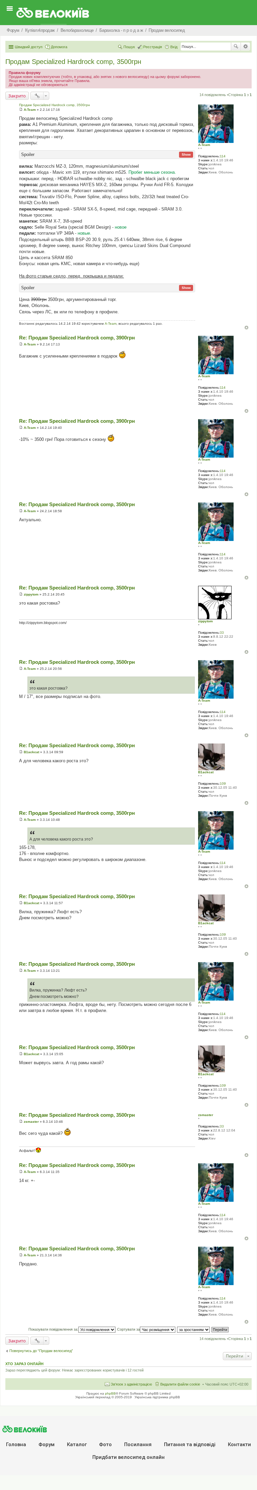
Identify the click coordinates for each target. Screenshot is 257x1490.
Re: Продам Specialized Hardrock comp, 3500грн (77, 504)
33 (222, 632)
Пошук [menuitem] (129, 47)
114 (223, 156)
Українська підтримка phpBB (157, 1397)
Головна (16, 1444)
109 (223, 783)
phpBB (110, 1393)
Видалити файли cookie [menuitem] (180, 1384)
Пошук (236, 47)
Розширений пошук (245, 47)
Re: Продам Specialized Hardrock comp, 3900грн (77, 337)
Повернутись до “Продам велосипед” (41, 1351)
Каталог (77, 1444)
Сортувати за (128, 1329)
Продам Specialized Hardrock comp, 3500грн (73, 61)
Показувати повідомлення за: (53, 1329)
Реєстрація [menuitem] (152, 47)
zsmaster (205, 1115)
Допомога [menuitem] (59, 47)
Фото (105, 1444)
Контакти (239, 1444)
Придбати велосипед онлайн (128, 1457)
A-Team (204, 145)
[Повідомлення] (21, 109)
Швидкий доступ (28, 47)
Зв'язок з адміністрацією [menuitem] (131, 1384)
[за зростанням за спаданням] (193, 1329)
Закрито (17, 96)
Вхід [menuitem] (173, 47)
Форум (46, 1444)
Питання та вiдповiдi (190, 1444)
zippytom (205, 621)
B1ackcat (205, 772)
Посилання (138, 1444)
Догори (246, 327)
